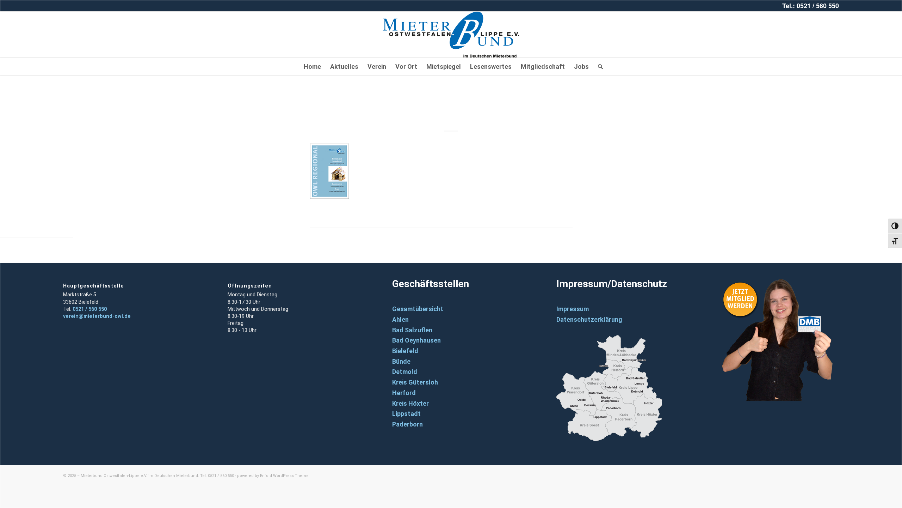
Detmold (404, 371)
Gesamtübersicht (417, 309)
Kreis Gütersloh (415, 382)
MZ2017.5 (451, 107)
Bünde (401, 361)
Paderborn (407, 424)
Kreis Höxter (410, 403)
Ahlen (400, 319)
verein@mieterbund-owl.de (97, 316)
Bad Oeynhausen (416, 340)
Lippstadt (406, 413)
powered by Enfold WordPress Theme (273, 475)
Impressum (572, 309)
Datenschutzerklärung (589, 319)
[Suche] (598, 66)
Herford (404, 393)
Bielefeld (405, 351)
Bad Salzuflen (412, 330)
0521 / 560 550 (90, 309)
